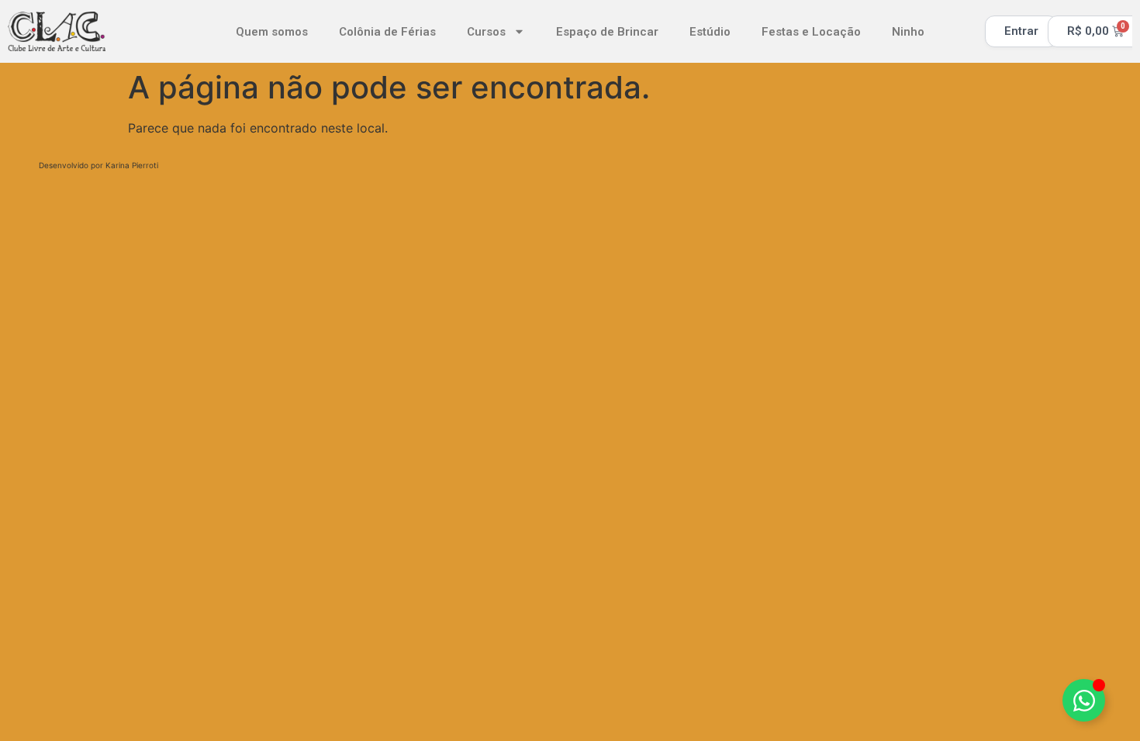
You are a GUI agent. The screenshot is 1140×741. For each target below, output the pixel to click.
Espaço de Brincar (607, 32)
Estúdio (710, 32)
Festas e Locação (811, 32)
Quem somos (272, 32)
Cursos (486, 32)
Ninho (908, 32)
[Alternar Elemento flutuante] (1083, 700)
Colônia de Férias (387, 32)
